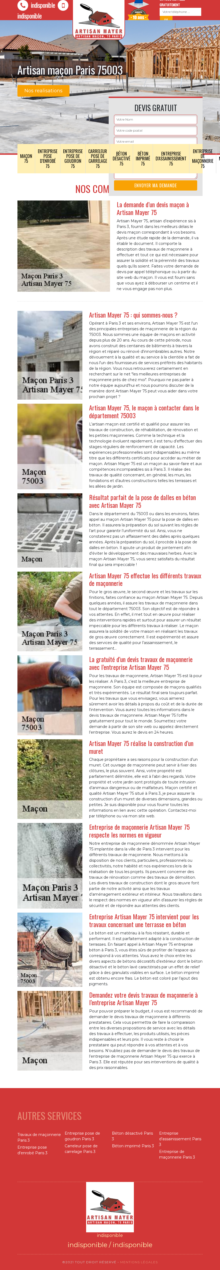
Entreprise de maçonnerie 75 (202, 158)
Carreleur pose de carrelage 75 (97, 158)
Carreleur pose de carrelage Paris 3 (81, 1149)
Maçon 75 (26, 158)
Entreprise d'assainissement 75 (171, 158)
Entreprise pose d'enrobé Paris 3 (32, 1150)
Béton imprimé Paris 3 (133, 1146)
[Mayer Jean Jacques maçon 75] (110, 1206)
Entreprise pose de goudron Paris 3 (82, 1136)
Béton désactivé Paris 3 (132, 1136)
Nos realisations (43, 91)
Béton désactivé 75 (121, 158)
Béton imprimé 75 (143, 158)
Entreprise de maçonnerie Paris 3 (177, 1154)
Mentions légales (139, 1262)
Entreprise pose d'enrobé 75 (47, 158)
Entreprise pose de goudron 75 (73, 158)
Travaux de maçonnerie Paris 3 (39, 1137)
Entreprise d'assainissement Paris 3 (180, 1139)
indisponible (42, 5)
